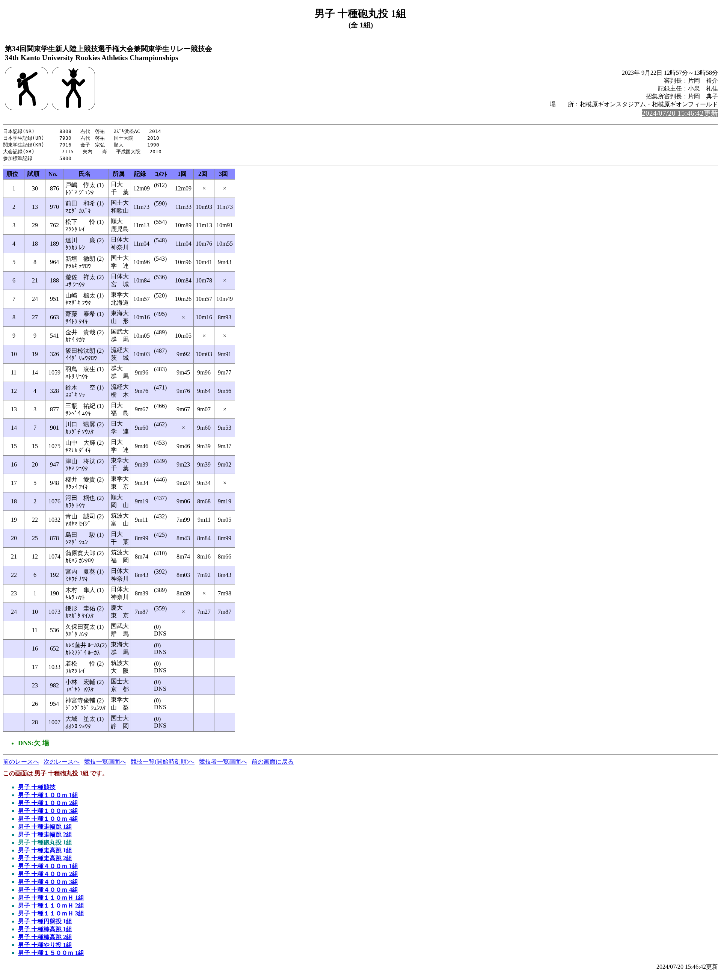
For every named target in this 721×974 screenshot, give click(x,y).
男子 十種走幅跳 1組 (45, 826)
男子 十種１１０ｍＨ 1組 (51, 897)
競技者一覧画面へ (223, 761)
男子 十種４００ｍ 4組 (48, 889)
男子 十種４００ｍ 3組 (48, 882)
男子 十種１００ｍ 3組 (48, 811)
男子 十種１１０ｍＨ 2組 (51, 905)
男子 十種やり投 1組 (45, 945)
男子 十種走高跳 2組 (45, 858)
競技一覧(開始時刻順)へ (163, 761)
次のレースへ (62, 761)
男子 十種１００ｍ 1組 (48, 795)
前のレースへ (21, 761)
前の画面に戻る (273, 761)
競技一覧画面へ (105, 761)
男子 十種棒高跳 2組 (45, 937)
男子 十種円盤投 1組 (45, 921)
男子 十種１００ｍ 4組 (48, 818)
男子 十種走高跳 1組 (45, 850)
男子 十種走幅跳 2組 (45, 834)
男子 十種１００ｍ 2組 (48, 803)
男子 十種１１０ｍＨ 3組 (51, 913)
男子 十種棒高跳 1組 (45, 929)
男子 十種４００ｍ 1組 (48, 866)
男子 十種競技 (37, 787)
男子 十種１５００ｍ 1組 (51, 953)
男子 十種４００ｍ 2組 (48, 874)
